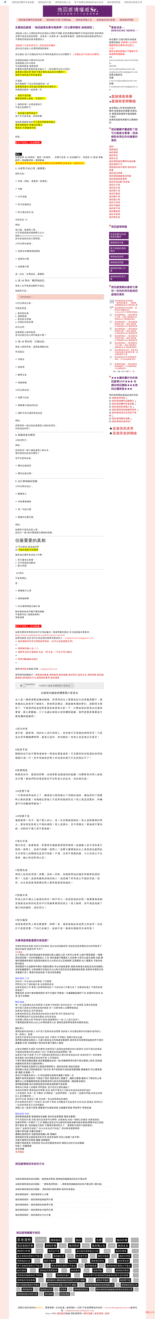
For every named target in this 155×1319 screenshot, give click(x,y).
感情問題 (92, 674)
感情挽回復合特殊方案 (27, 1294)
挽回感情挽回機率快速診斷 (122, 161)
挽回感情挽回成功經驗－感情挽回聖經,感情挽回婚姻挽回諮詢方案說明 (52, 1178)
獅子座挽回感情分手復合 (29, 1265)
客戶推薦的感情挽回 (118, 249)
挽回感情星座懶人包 (122, 406)
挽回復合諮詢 (46, 1289)
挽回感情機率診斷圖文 (123, 400)
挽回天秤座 (114, 202)
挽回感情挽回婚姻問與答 (124, 409)
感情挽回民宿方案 (118, 277)
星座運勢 (24, 1239)
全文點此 (18, 952)
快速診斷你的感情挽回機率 (118, 235)
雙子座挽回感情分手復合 (28, 1284)
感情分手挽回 (103, 1280)
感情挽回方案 (117, 242)
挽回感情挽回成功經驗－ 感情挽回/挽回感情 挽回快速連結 (46, 1189)
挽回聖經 (74, 1245)
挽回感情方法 (116, 164)
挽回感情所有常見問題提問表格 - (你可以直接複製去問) (45, 641)
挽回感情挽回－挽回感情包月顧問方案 (34, 1209)
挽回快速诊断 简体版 (119, 181)
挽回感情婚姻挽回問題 (120, 175)
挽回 (111, 146)
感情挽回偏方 (63, 1275)
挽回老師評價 (25, 1245)
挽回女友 (82, 674)
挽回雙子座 (114, 190)
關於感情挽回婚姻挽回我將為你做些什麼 (114, 1289)
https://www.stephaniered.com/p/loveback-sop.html (40, 635)
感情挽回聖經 (118, 397)
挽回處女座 (114, 199)
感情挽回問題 (117, 262)
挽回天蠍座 (114, 205)
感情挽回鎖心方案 (118, 269)
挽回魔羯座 (114, 211)
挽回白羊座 (114, 184)
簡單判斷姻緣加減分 (28, 659)
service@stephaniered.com (117, 1307)
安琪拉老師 (64, 1294)
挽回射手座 (114, 208)
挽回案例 (75, 1270)
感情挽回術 (27, 1289)
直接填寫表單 (121, 96)
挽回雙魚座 (114, 217)
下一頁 (132, 371)
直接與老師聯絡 (123, 101)
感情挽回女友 (24, 1260)
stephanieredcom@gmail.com (79, 1310)
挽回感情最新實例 (118, 178)
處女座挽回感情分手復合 (29, 1256)
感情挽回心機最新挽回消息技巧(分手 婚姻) (66, 1280)
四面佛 (63, 1289)
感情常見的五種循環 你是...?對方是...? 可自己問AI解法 (45, 651)
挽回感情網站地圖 (121, 418)
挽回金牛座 (114, 187)
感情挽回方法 (29, 677)
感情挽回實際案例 (48, 1270)
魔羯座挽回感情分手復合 (118, 1265)
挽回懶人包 (98, 1245)
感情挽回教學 (43, 677)
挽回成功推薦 (116, 173)
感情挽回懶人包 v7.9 (28, 648)
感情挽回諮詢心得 (129, 1284)
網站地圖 (88, 1313)
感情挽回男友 (97, 1260)
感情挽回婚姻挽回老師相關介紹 (99, 1284)
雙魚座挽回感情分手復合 (63, 1265)
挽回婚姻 (63, 674)
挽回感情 (55, 677)
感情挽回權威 (42, 674)
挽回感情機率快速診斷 (123, 403)
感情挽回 (24, 668)
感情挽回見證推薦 (26, 1280)
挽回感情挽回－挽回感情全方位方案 (33, 1214)
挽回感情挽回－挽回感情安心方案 (32, 1194)
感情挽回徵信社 (81, 1289)
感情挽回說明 (117, 256)
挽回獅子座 (114, 196)
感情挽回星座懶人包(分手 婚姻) (62, 1284)
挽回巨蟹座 (114, 193)
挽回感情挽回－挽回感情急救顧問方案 (34, 1199)
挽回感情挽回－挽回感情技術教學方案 (34, 1204)
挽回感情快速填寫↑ (121, 421)
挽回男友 (72, 674)
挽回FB (39, 1307)
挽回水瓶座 (114, 214)
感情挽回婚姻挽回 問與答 (29, 1275)
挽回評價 (122, 1240)
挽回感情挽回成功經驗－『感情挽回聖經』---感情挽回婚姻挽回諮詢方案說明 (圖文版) (59, 1184)
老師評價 (51, 1245)
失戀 (99, 1240)
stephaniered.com (48, 668)
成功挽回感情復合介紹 (87, 1251)
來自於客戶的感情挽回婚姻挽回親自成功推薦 (106, 1275)
